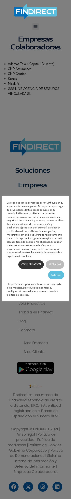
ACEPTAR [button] (56, 274)
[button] (35, 26)
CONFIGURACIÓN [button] (31, 264)
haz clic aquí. (39, 256)
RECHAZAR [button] (55, 264)
